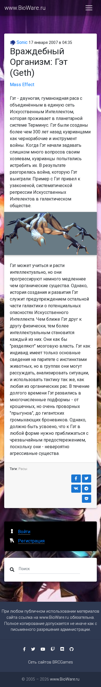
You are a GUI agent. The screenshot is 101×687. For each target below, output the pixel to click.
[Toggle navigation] (89, 8)
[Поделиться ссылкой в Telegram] (86, 489)
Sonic (21, 42)
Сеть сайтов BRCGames (50, 662)
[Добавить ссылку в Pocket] (86, 499)
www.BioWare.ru (24, 7)
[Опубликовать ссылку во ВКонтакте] (76, 489)
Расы (23, 469)
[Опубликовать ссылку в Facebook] (76, 478)
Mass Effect (22, 84)
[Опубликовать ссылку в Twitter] (86, 478)
